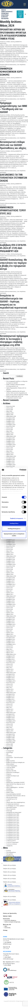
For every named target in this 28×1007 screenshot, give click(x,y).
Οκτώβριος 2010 (10, 719)
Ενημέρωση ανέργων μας (12, 775)
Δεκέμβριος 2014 (10, 639)
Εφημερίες (8, 780)
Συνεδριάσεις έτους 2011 (12, 817)
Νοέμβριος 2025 (10, 421)
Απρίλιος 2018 (9, 572)
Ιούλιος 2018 (9, 567)
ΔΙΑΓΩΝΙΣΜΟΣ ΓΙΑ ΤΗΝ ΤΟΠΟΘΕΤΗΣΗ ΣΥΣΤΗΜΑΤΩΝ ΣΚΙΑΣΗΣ (13, 177)
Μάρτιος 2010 (9, 731)
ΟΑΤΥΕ (8, 800)
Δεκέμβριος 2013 (10, 656)
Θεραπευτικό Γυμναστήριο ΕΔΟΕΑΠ (15, 782)
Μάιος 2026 (9, 411)
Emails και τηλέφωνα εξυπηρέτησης (12, 922)
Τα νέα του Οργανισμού (12, 842)
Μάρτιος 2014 (9, 652)
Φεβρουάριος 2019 (11, 556)
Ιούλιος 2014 (9, 646)
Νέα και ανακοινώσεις (10, 64)
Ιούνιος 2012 (9, 686)
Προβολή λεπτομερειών (16, 518)
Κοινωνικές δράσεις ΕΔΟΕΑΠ (13, 794)
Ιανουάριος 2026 (10, 418)
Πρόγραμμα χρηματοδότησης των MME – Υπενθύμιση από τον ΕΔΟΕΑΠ (13, 107)
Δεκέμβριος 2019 (10, 539)
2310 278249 (7, 965)
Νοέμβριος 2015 (10, 621)
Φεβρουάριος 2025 (11, 436)
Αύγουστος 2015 (10, 626)
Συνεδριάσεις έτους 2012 (12, 819)
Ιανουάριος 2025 (10, 438)
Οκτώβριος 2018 (10, 562)
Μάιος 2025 (9, 431)
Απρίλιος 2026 (9, 413)
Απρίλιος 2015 (9, 632)
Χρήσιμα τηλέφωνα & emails (20, 13)
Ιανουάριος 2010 (10, 734)
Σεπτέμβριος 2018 (10, 564)
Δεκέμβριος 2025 (10, 419)
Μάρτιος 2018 (9, 574)
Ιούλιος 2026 (9, 408)
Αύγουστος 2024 (10, 446)
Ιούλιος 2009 (9, 744)
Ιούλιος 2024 (9, 448)
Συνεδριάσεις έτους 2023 (12, 834)
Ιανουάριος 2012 (10, 694)
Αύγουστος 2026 (10, 406)
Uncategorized (10, 751)
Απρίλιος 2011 (9, 709)
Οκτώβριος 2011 (10, 699)
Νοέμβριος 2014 (10, 641)
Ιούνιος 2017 (9, 589)
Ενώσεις (8, 777)
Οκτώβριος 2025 (10, 423)
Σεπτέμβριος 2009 (10, 741)
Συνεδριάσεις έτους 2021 (12, 830)
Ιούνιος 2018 (9, 569)
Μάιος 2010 (9, 727)
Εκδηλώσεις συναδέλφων (12, 772)
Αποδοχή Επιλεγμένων (14, 528)
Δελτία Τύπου (9, 769)
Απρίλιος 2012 (9, 689)
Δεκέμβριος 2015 (10, 619)
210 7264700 (8, 942)
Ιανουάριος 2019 (10, 557)
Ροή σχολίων (9, 854)
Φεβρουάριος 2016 (11, 616)
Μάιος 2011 (9, 707)
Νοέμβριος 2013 (10, 657)
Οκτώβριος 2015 (10, 622)
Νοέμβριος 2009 (10, 737)
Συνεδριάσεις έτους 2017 (12, 824)
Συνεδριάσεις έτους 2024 (12, 835)
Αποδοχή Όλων (14, 523)
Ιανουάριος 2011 (10, 714)
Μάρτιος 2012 (9, 691)
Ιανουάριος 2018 (10, 577)
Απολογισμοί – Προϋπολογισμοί (14, 757)
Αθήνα (5, 926)
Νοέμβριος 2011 (10, 697)
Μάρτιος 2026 (9, 414)
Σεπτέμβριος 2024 (10, 444)
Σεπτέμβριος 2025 (10, 424)
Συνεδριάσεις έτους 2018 (12, 825)
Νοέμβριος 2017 (10, 581)
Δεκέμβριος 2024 (10, 439)
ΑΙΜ (7, 754)
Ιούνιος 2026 (9, 409)
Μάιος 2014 (9, 649)
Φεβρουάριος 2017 (11, 596)
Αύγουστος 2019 (10, 546)
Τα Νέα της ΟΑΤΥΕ (11, 840)
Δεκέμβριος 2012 (10, 676)
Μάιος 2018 (9, 571)
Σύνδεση (8, 850)
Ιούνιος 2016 (9, 609)
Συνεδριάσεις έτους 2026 (12, 839)
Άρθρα (7, 759)
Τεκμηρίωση (9, 845)
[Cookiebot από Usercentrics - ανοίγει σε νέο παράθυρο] (19, 470)
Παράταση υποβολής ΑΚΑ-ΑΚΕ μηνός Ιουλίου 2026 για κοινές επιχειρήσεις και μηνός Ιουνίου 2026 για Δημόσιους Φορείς (17, 392)
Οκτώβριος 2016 (10, 602)
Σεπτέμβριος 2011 (10, 701)
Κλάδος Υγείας (10, 792)
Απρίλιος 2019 (9, 552)
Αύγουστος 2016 (10, 606)
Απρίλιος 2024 (9, 453)
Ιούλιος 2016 (9, 607)
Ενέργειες (8, 774)
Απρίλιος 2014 (9, 651)
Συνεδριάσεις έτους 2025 (12, 837)
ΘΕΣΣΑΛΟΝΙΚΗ (7, 951)
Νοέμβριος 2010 (10, 717)
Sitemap (5, 930)
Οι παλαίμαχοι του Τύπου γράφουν (15, 805)
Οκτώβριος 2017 (10, 582)
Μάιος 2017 (9, 591)
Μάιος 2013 (9, 667)
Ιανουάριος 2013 (10, 674)
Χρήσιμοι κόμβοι (7, 916)
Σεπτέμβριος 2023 (10, 464)
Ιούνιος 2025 (9, 429)
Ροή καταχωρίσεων (11, 852)
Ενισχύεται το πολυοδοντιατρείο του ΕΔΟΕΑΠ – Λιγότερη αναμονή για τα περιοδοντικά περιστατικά (13, 301)
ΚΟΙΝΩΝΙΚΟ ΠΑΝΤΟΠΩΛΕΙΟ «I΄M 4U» (15, 795)
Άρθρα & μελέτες (10, 760)
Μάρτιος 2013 (9, 671)
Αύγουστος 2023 (10, 466)
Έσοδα (8, 779)
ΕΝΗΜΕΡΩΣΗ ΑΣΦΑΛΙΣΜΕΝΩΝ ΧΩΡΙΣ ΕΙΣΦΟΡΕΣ (11, 71)
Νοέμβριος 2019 (10, 541)
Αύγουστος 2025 (10, 426)
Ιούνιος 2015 (9, 629)
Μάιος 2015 (9, 631)
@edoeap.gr (7, 944)
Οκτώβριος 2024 (10, 443)
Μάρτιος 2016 (9, 614)
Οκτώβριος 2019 (10, 542)
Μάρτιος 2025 (9, 434)
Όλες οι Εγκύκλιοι (10, 809)
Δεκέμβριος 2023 (10, 459)
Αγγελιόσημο (9, 752)
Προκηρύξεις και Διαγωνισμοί (13, 812)
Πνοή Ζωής (9, 810)
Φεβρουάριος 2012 (11, 692)
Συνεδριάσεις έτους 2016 (12, 822)
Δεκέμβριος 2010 (10, 716)
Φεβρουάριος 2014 (11, 654)
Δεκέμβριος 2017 (10, 579)
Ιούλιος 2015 (9, 627)
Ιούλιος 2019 (9, 547)
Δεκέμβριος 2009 (10, 736)
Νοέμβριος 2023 (10, 461)
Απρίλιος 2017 (9, 592)
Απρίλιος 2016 (9, 612)
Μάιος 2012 (9, 687)
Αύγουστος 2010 (10, 722)
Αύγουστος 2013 (10, 662)
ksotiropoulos (18, 254)
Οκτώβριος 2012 (10, 679)
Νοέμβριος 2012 (10, 677)
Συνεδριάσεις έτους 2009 (12, 814)
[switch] (24, 502)
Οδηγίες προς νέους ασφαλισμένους (15, 802)
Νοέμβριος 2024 (10, 441)
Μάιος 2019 (9, 551)
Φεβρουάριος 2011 (11, 712)
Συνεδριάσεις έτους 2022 (12, 832)
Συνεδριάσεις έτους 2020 (12, 829)
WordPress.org (10, 855)
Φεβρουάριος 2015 (11, 636)
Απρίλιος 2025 (9, 433)
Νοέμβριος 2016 (10, 601)
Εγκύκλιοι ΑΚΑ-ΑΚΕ (11, 770)
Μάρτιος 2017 (9, 594)
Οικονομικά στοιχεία (11, 807)
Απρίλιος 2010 (9, 729)
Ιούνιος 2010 (9, 726)
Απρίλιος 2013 (9, 669)
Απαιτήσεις (9, 755)
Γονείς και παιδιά (10, 767)
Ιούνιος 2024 (9, 449)
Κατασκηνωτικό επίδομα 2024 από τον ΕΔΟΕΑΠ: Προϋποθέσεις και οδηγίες (13, 145)
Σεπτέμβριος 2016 (10, 604)
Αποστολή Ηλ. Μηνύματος (10, 920)
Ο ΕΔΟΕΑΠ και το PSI (11, 799)
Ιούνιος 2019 (9, 549)
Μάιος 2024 (9, 451)
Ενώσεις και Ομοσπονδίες (10, 913)
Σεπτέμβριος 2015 (10, 624)
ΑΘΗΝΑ (5, 937)
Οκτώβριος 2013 (10, 659)
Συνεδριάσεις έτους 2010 (12, 815)
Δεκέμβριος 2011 (10, 696)
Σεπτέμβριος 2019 (10, 544)
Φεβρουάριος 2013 (11, 672)
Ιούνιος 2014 (9, 647)
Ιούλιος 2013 (9, 664)
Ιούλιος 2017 (9, 587)
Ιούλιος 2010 (9, 724)
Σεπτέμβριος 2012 (10, 681)
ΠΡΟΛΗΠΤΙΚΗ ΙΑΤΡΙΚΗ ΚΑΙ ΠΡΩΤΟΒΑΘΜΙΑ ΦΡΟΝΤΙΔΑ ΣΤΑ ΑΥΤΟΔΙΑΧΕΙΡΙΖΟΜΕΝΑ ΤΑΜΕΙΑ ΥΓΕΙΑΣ (13, 34)
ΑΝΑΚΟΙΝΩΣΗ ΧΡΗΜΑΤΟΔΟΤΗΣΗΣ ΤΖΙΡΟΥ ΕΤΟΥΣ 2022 (13, 210)
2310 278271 (8, 957)
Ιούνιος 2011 (9, 706)
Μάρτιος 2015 (9, 634)
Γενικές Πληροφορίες (11, 765)
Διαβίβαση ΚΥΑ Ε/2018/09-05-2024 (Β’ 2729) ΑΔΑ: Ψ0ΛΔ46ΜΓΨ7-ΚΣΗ (13, 248)
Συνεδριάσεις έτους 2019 (12, 827)
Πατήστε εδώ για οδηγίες (9, 865)
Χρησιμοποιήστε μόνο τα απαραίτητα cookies (14, 534)
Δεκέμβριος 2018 (10, 559)
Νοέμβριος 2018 (10, 561)
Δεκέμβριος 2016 (10, 599)
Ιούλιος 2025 (9, 428)
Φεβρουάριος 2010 (11, 732)
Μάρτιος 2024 (9, 454)
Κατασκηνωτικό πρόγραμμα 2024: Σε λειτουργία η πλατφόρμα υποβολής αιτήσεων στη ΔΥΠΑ (14, 340)
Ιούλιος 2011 (9, 704)
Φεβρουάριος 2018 (11, 576)
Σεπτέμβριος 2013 (10, 661)
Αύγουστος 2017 (10, 586)
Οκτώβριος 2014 (10, 642)
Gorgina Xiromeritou (19, 310)
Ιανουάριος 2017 (10, 597)
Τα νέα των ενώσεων (11, 844)
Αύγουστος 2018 (10, 566)
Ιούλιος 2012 (9, 684)
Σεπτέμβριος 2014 (10, 644)
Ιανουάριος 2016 (10, 617)
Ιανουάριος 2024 (10, 458)
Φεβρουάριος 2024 (11, 456)
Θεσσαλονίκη (7, 927)
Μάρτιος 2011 (9, 711)
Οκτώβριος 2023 (10, 463)
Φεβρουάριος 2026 (11, 416)
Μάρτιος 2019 (9, 554)
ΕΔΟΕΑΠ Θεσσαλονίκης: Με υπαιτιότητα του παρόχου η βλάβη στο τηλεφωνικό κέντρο (13, 264)
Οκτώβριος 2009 (10, 739)
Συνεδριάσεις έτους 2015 (12, 820)
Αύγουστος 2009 (10, 742)
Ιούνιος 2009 (9, 746)
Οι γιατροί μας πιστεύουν (12, 804)
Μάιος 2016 (9, 611)
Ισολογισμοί (9, 790)
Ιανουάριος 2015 (10, 637)
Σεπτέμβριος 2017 (10, 584)
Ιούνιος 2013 (9, 666)
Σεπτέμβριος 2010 (10, 721)
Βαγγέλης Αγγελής (19, 115)
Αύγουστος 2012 (10, 682)
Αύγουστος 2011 (10, 702)
